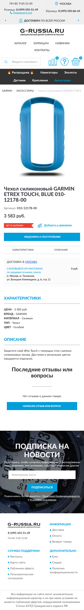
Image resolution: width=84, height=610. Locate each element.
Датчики (19, 80)
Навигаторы (49, 72)
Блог (55, 556)
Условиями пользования (43, 500)
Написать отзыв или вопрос (42, 406)
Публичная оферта (22, 568)
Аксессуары (63, 80)
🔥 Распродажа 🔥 (20, 72)
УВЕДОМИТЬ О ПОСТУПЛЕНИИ (42, 237)
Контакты (42, 50)
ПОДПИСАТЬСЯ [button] (42, 487)
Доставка (58, 530)
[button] (21, 12)
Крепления (40, 80)
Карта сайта (17, 562)
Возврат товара (62, 542)
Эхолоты (70, 72)
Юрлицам (41, 43)
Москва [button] (31, 262)
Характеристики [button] (23, 250)
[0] (75, 62)
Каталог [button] (20, 43)
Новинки (62, 43)
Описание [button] (61, 250)
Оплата (57, 536)
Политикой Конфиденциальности (61, 496)
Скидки (57, 562)
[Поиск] (6, 62)
